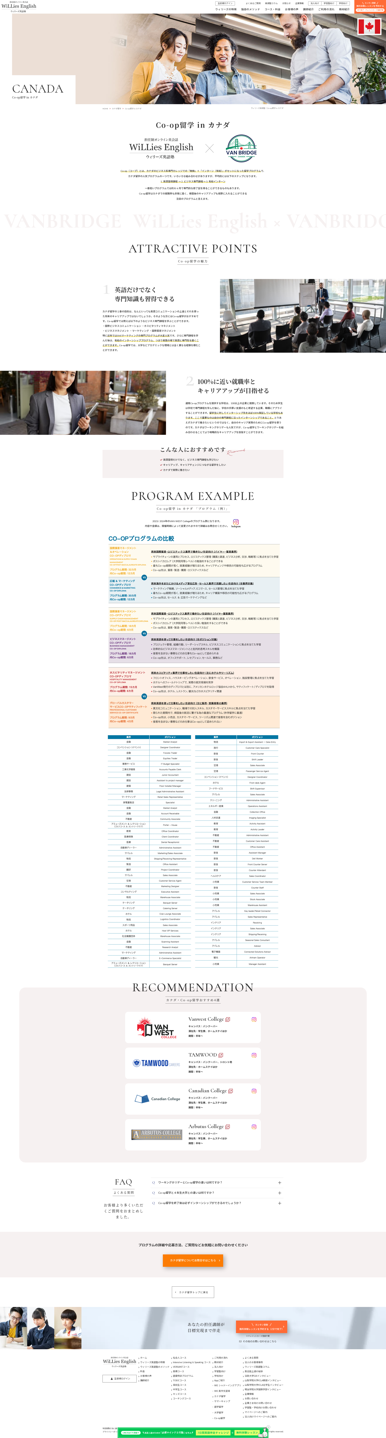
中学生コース (179, 1389)
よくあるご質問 (253, 3)
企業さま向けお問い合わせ (258, 1403)
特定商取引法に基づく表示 (113, 1428)
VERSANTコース (181, 1367)
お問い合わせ (251, 1399)
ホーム (143, 1358)
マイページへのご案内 (256, 1412)
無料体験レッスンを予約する (370, 6)
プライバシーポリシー (112, 1432)
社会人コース (179, 1358)
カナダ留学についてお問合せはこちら (193, 1260)
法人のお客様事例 (254, 1362)
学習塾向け (329, 3)
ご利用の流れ (326, 9)
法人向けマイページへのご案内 (260, 1417)
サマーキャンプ (222, 1401)
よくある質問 (251, 1358)
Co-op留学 (219, 1418)
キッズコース (179, 1394)
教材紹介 (344, 9)
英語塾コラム (271, 3)
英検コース (178, 1371)
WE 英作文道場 (222, 1391)
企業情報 (299, 3)
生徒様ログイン (225, 3)
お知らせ (286, 3)
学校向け (343, 3)
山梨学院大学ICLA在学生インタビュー (264, 1385)
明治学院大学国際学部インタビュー (263, 1389)
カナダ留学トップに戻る (193, 1292)
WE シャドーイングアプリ (227, 1385)
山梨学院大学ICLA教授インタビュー (263, 1380)
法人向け (315, 3)
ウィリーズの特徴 (226, 9)
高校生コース (179, 1385)
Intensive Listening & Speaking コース (192, 1362)
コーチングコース (182, 1399)
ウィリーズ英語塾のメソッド (154, 1367)
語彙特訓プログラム (183, 1376)
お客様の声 (292, 9)
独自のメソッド (250, 9)
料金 (142, 1371)
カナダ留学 (116, 109)
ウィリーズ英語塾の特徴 (152, 1362)
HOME (105, 109)
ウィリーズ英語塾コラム (257, 1367)
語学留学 (218, 1407)
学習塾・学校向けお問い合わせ (260, 1408)
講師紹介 (308, 9)
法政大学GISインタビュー (258, 1376)
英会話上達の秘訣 (254, 1371)
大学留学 (218, 1413)
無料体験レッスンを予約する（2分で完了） (261, 1327)
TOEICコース (179, 1380)
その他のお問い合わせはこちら (260, 1341)
